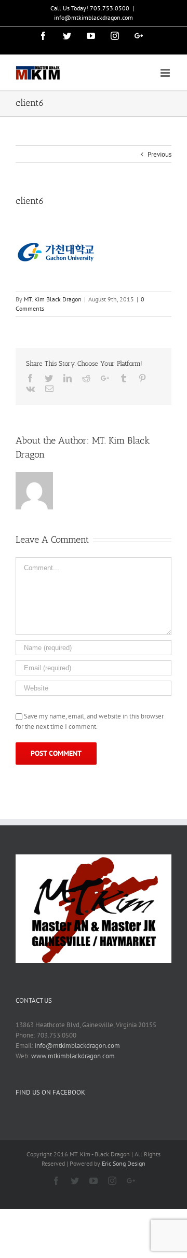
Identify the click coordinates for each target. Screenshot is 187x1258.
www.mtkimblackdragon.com (73, 1056)
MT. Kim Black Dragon (53, 299)
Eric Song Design (123, 1163)
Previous (159, 154)
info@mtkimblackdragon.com (93, 17)
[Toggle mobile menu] (166, 72)
